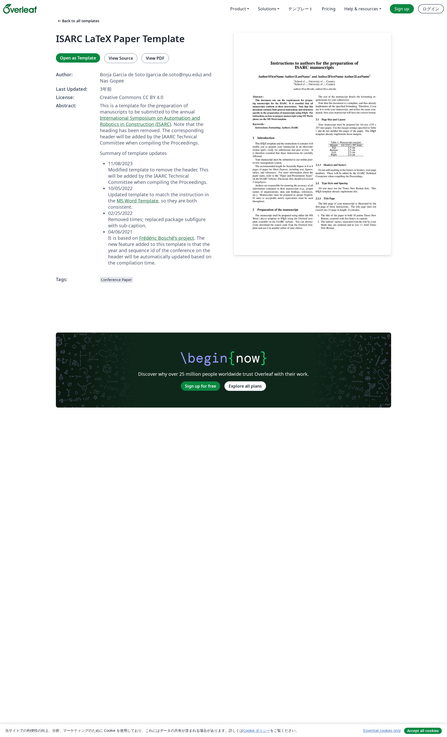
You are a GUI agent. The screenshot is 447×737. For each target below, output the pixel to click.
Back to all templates (78, 20)
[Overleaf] (20, 9)
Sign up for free (200, 386)
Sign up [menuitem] (401, 9)
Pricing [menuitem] (329, 9)
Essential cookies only (382, 730)
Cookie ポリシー (256, 730)
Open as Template (78, 58)
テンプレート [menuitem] (300, 9)
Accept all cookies (423, 730)
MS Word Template (137, 201)
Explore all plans (245, 386)
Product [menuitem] (238, 9)
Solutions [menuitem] (267, 9)
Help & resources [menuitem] (361, 9)
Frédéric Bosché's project (166, 238)
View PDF (155, 58)
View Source (121, 58)
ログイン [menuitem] (431, 9)
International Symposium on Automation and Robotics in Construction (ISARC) (150, 121)
